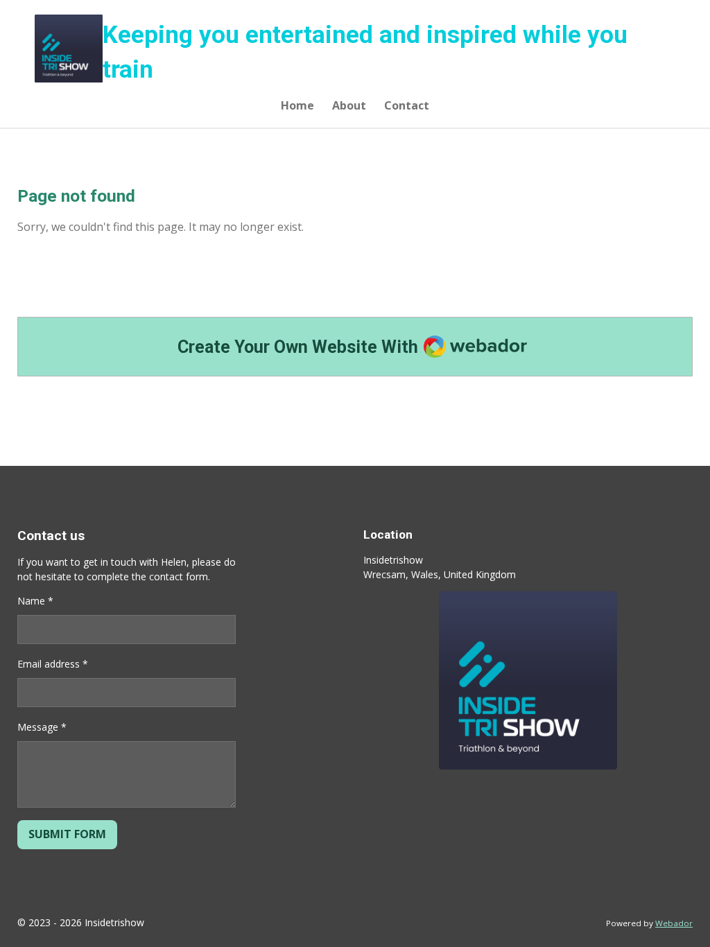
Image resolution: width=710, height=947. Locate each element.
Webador (674, 923)
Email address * (52, 663)
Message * (42, 726)
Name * (35, 600)
